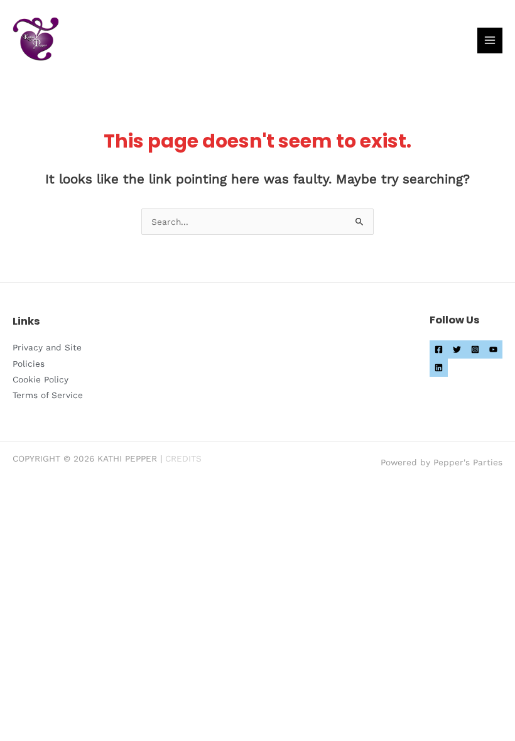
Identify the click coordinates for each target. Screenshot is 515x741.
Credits (183, 458)
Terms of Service (48, 395)
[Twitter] (457, 349)
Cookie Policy (40, 379)
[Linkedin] (439, 368)
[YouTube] (493, 349)
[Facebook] (439, 349)
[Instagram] (475, 349)
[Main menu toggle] (490, 40)
